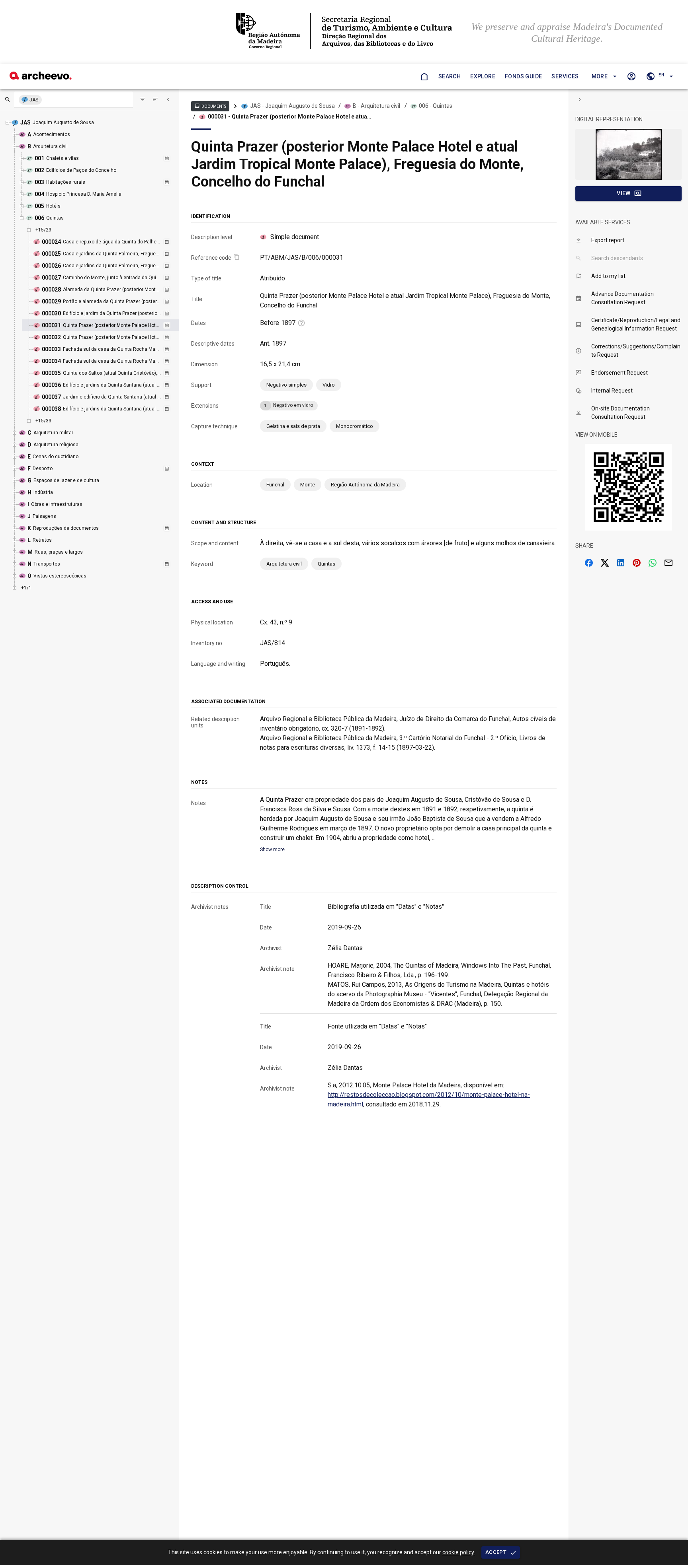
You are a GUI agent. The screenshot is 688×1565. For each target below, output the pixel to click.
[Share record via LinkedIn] (621, 563)
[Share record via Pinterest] (637, 563)
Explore (482, 76)
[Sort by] (142, 99)
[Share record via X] (605, 563)
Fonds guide (523, 76)
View (624, 193)
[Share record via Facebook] (589, 563)
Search (449, 76)
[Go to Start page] (424, 76)
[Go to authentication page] (631, 76)
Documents (210, 106)
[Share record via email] (668, 563)
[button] (603, 76)
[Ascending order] (155, 99)
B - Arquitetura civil (376, 106)
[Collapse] (168, 99)
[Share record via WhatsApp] (653, 563)
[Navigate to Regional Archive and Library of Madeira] (344, 32)
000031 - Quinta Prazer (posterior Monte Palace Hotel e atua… (289, 116)
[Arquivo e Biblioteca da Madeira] (41, 77)
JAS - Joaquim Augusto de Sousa (292, 106)
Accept (495, 1552)
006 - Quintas (435, 106)
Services (565, 76)
